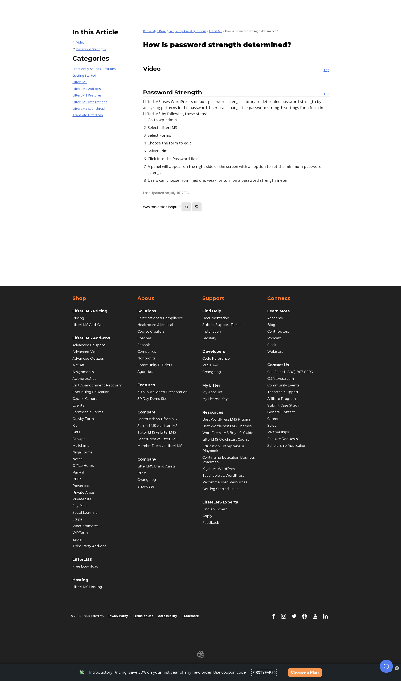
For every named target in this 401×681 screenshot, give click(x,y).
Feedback (210, 523)
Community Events (283, 385)
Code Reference (216, 358)
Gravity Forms (83, 419)
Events (78, 405)
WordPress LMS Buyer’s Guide (227, 433)
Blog (271, 325)
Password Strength (91, 49)
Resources (212, 412)
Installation (211, 331)
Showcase (145, 486)
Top (326, 70)
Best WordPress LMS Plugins (226, 419)
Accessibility (167, 616)
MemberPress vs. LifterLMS (159, 446)
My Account (212, 392)
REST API (210, 365)
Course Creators (150, 331)
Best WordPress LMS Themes (226, 426)
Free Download (85, 566)
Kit (74, 425)
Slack (271, 345)
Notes (77, 459)
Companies (146, 352)
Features (146, 385)
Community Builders (154, 365)
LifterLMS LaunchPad (88, 108)
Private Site (81, 499)
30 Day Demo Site (152, 399)
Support (213, 298)
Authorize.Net (84, 379)
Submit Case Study (283, 405)
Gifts (76, 432)
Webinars (275, 352)
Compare (146, 412)
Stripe (77, 519)
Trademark (190, 616)
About (145, 298)
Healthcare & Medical (155, 325)
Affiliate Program (281, 399)
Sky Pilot (79, 506)
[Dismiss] (397, 668)
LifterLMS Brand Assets (156, 466)
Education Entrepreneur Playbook (223, 448)
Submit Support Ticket (221, 325)
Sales (271, 425)
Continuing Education (90, 392)
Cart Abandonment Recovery (97, 385)
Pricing (78, 318)
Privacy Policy (118, 616)
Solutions (146, 311)
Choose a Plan (305, 672)
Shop (79, 298)
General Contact (281, 412)
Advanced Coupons (88, 345)
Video (80, 42)
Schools (143, 345)
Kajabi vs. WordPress (219, 469)
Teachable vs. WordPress (223, 476)
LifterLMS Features (87, 95)
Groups (78, 439)
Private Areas (83, 492)
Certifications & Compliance (160, 318)
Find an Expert (214, 509)
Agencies (144, 372)
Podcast (274, 338)
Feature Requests (282, 439)
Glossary (209, 338)
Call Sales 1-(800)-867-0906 (290, 372)
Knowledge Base (154, 31)
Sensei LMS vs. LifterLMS (157, 426)
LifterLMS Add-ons (86, 88)
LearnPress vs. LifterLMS (157, 439)
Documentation (215, 318)
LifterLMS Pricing (89, 311)
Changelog (146, 480)
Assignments (83, 372)
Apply (207, 516)
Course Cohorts (85, 399)
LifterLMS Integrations (89, 102)
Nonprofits (146, 358)
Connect (278, 298)
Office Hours (83, 466)
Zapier (77, 539)
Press (141, 473)
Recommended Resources (224, 482)
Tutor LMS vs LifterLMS (156, 432)
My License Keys (215, 399)
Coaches (144, 338)
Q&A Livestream (280, 379)
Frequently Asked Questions (187, 31)
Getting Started (84, 75)
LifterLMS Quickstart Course (226, 440)
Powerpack (82, 486)
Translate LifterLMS (87, 115)
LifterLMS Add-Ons (88, 325)
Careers (273, 419)
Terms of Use (143, 616)
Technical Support (282, 392)
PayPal (78, 472)
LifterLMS (215, 31)
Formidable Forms (87, 412)
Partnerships (278, 432)
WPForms (80, 533)
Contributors (278, 331)
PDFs (76, 479)
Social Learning (85, 513)
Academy (275, 318)
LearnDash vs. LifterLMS (157, 419)
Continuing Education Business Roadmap (228, 460)
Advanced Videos (86, 352)
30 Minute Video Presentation (162, 392)
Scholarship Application (286, 446)
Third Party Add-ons (89, 546)
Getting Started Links (220, 489)
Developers (213, 351)
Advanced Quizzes (88, 358)
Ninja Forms (82, 452)
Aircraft (78, 365)
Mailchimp (81, 446)
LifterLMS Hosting (87, 587)
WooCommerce (85, 526)
